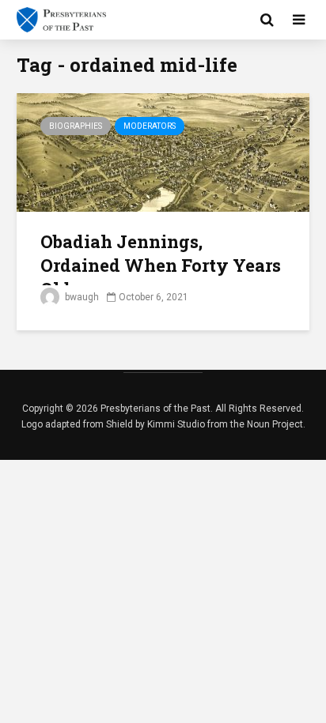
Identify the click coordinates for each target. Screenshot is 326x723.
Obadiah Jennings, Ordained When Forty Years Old (160, 265)
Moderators (149, 126)
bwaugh (81, 297)
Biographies (75, 126)
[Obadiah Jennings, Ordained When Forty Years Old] (163, 151)
